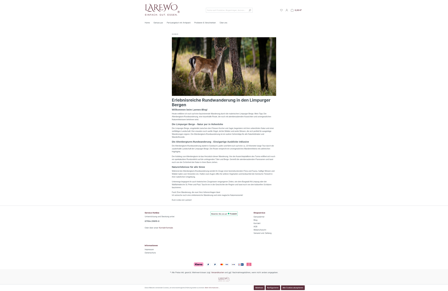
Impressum (149, 249)
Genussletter (259, 217)
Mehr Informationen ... (212, 288)
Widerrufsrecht (260, 230)
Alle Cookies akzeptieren (293, 288)
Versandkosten (217, 272)
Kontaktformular (166, 228)
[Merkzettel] (281, 10)
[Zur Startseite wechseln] (162, 10)
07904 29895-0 (152, 221)
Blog (255, 220)
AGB (255, 226)
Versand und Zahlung (262, 233)
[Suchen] (250, 10)
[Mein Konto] (286, 10)
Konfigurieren (273, 288)
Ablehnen (259, 288)
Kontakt (257, 223)
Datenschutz (150, 253)
